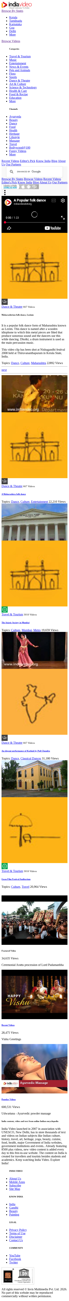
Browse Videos (11, 41)
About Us (45, 182)
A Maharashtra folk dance (14, 494)
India (12, 1204)
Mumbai (27, 630)
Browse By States (12, 10)
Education (15, 97)
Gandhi (13, 1207)
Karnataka (15, 24)
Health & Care (18, 90)
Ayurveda (15, 116)
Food (12, 126)
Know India (43, 161)
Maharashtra (38, 363)
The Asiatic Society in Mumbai (16, 622)
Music (13, 59)
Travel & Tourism (20, 56)
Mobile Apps (17, 1182)
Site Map (14, 1189)
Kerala (13, 17)
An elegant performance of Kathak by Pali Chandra (26, 751)
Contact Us (16, 1240)
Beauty (13, 120)
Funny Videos (17, 151)
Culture (25, 363)
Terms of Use (17, 1233)
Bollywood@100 (19, 147)
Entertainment (17, 63)
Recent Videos (10, 161)
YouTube (14, 1255)
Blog (54, 161)
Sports (13, 77)
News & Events (18, 66)
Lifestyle (14, 137)
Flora (12, 73)
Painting (14, 1214)
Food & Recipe (18, 94)
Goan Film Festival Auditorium (16, 879)
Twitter (13, 1262)
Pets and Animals (19, 70)
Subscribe (15, 1185)
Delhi (12, 31)
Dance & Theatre (19, 80)
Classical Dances (31, 758)
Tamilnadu (15, 20)
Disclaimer (15, 1236)
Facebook (15, 1259)
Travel (13, 144)
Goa (11, 27)
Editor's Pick (27, 161)
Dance (13, 123)
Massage (14, 140)
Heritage (14, 133)
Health (13, 130)
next (4, 369)
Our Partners (13, 164)
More (12, 34)
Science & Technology (23, 87)
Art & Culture (17, 84)
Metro (37, 630)
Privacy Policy (18, 1229)
